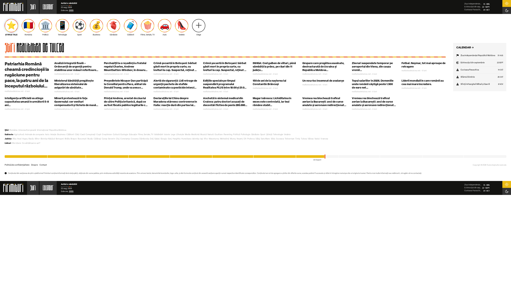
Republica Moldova (57, 130)
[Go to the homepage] (13, 7)
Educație (133, 135)
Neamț (240, 139)
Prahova (251, 139)
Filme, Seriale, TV (145, 135)
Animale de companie (34, 135)
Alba (14, 139)
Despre (34, 165)
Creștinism (107, 135)
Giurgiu (163, 139)
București (82, 139)
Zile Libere (16, 143)
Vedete (287, 135)
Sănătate (255, 135)
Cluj (117, 139)
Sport (262, 135)
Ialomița (195, 139)
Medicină (195, 135)
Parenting (228, 135)
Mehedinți (224, 139)
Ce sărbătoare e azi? (31, 143)
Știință (269, 135)
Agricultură (19, 135)
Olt (245, 139)
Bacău (31, 139)
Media (187, 135)
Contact (43, 165)
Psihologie (245, 135)
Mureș (233, 139)
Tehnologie (278, 135)
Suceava (280, 139)
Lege (173, 135)
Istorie (167, 135)
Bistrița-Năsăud (48, 139)
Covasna (135, 139)
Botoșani (60, 139)
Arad (19, 139)
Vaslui (317, 139)
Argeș (25, 139)
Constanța (125, 139)
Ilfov (206, 139)
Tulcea (304, 139)
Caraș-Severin (108, 139)
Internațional (42, 130)
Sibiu (273, 139)
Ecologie (124, 135)
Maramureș (214, 139)
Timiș (297, 139)
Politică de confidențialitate (17, 165)
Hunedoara (186, 139)
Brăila (67, 139)
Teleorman (289, 139)
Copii (98, 135)
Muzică (203, 135)
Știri (33, 8)
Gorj (170, 139)
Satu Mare (265, 139)
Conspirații (91, 135)
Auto (47, 135)
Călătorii (70, 135)
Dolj (152, 139)
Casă (82, 135)
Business (61, 135)
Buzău (90, 139)
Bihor (37, 139)
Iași (201, 139)
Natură (210, 135)
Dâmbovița (144, 139)
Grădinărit (158, 135)
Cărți (77, 135)
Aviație (53, 135)
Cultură (116, 135)
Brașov (74, 139)
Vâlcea (311, 139)
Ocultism (219, 135)
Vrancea (324, 139)
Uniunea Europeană (27, 130)
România (13, 130)
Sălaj (258, 139)
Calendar (48, 8)
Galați (157, 139)
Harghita (176, 139)
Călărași (97, 139)
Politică (236, 135)
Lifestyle (180, 135)
